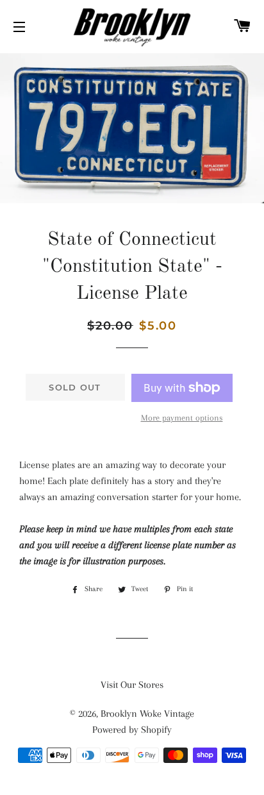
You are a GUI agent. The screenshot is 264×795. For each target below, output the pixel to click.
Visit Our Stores (132, 684)
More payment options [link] (182, 418)
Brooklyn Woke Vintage (147, 713)
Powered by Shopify (132, 729)
